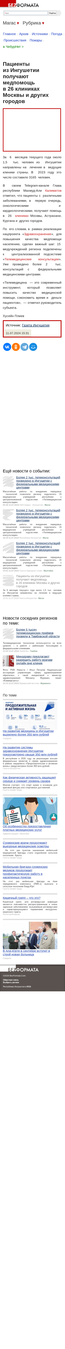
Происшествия (15, 40)
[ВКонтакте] (7, 347)
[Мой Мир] (33, 347)
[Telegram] (24, 347)
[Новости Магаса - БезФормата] (20, 4)
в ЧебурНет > (13, 47)
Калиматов (53, 190)
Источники (40, 34)
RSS (29, 986)
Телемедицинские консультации (32, 259)
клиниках (22, 216)
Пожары (36, 40)
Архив (23, 34)
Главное (9, 34)
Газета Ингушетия (36, 325)
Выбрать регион (11, 982)
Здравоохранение (37, 234)
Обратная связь (11, 980)
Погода (56, 34)
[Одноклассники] (16, 347)
